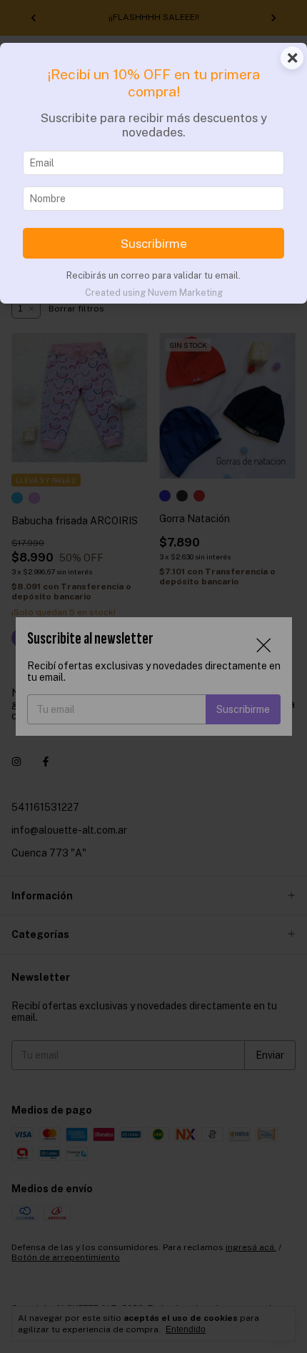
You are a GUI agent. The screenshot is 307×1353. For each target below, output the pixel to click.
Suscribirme (154, 243)
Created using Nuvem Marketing (154, 292)
